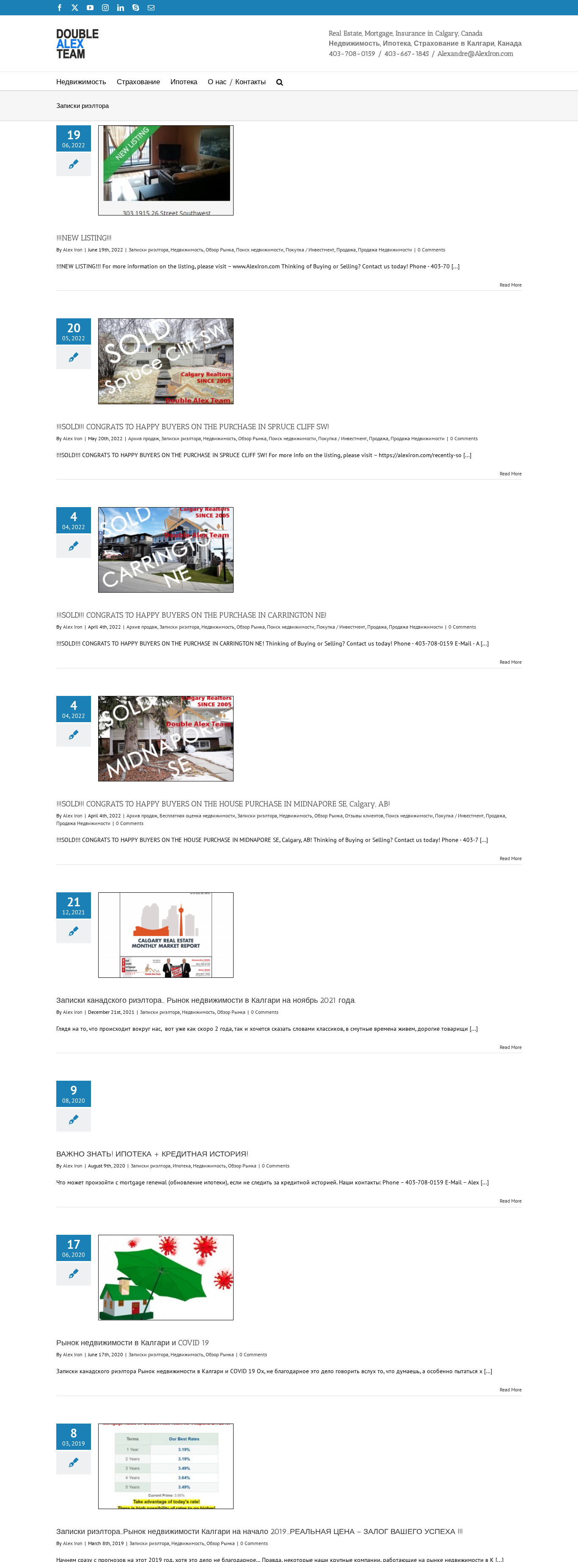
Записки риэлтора (148, 249)
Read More (511, 284)
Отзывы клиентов (364, 815)
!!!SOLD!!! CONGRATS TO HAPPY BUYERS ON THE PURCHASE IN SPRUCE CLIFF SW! (192, 426)
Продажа (346, 249)
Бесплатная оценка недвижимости (197, 815)
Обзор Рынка (220, 249)
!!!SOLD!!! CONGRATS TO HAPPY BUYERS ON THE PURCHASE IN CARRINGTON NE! (191, 615)
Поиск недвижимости (259, 249)
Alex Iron (73, 249)
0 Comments (431, 249)
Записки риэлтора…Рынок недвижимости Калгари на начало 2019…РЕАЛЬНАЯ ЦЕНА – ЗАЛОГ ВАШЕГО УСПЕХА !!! (259, 1531)
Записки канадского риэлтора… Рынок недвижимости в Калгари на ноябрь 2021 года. (206, 1000)
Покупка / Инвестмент (310, 249)
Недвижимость (187, 249)
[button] (279, 81)
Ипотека (182, 1165)
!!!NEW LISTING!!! (84, 238)
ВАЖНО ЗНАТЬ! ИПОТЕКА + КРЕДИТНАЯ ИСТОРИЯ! (152, 1154)
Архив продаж (143, 438)
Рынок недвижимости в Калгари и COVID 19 (132, 1342)
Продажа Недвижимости (385, 249)
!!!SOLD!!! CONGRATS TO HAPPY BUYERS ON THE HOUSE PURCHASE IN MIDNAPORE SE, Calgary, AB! (223, 804)
